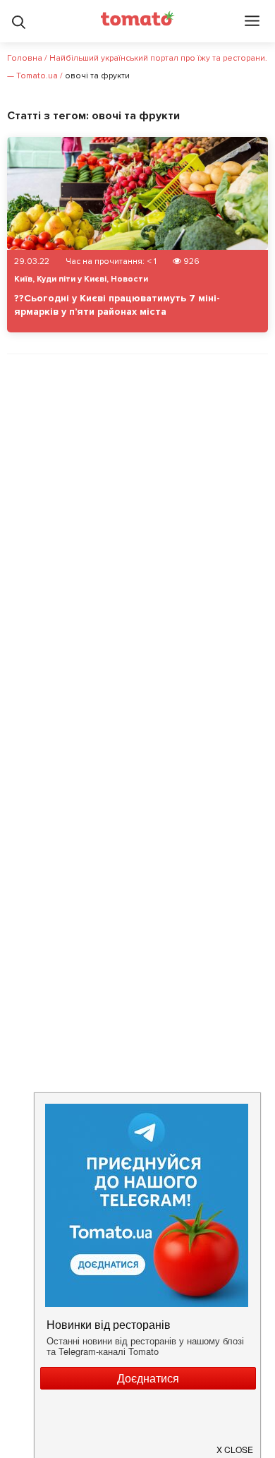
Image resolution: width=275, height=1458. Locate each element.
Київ (23, 279)
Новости (129, 279)
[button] (235, 1444)
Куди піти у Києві (71, 279)
